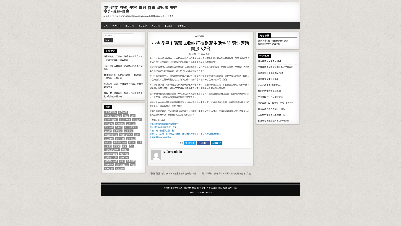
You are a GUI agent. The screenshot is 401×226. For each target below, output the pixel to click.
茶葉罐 (277, 44)
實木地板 (109, 127)
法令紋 (108, 142)
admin (194, 53)
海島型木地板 (120, 142)
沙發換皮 (131, 138)
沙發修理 (120, 138)
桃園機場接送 (111, 134)
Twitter (191, 143)
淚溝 (140, 142)
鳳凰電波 (120, 168)
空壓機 (273, 41)
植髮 (137, 134)
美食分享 (262, 114)
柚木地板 (129, 130)
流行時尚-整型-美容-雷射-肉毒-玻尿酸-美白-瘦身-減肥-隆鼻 (141, 9)
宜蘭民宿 (131, 123)
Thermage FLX (110, 112)
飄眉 (133, 164)
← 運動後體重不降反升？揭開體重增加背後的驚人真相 (172, 173)
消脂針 (132, 142)
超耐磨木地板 (111, 161)
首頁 (106, 25)
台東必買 (109, 123)
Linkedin (217, 143)
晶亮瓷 (108, 130)
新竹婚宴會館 (131, 127)
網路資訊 (262, 73)
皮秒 (131, 146)
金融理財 (168, 25)
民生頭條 (109, 138)
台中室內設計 (111, 119)
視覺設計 (262, 103)
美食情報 (155, 25)
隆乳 (122, 161)
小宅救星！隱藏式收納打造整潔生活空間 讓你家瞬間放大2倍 (200, 45)
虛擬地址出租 (111, 157)
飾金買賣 (109, 168)
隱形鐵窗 (131, 161)
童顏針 (125, 149)
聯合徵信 (181, 25)
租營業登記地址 (112, 149)
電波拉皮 (109, 164)
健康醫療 (262, 79)
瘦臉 (124, 146)
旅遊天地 (262, 120)
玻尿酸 (117, 146)
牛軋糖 (108, 146)
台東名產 (137, 119)
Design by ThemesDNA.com (200, 192)
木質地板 (118, 130)
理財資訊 (262, 67)
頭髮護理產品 (122, 164)
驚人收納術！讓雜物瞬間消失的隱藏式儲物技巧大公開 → (227, 173)
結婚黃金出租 (111, 153)
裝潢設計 (142, 25)
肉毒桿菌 (124, 153)
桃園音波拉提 (126, 134)
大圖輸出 (120, 123)
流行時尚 (116, 25)
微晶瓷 (119, 127)
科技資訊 (262, 61)
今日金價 (123, 112)
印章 (133, 115)
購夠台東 (124, 157)
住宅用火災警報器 (113, 115)
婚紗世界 (262, 91)
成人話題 (262, 85)
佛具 (126, 115)
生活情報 (129, 25)
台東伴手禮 (125, 119)
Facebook (204, 143)
